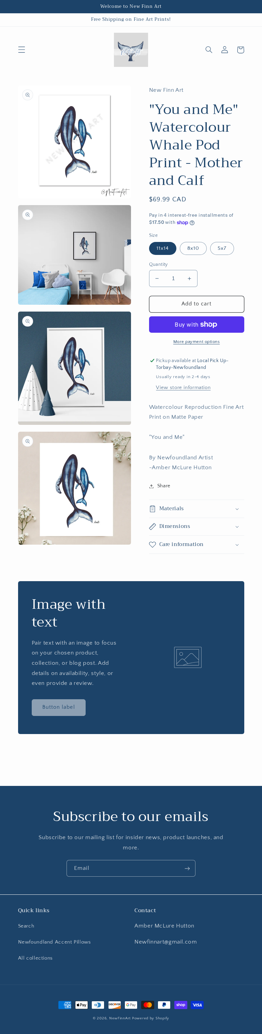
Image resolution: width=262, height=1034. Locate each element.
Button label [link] (58, 707)
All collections (35, 958)
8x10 (193, 248)
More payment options (196, 341)
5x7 (222, 248)
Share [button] (164, 486)
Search (26, 926)
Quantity (158, 264)
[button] (21, 50)
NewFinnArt (120, 1018)
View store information (183, 387)
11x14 (163, 248)
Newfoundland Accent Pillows (54, 942)
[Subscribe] (187, 868)
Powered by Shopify (150, 1018)
